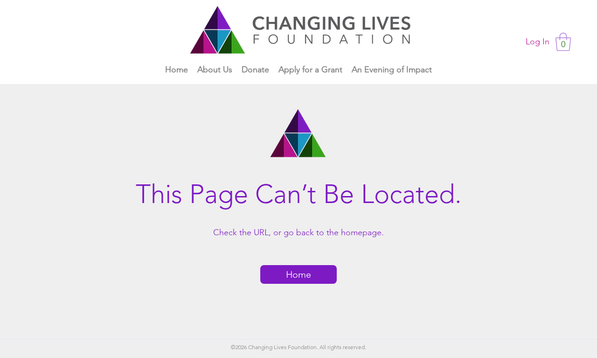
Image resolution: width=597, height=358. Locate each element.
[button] (563, 42)
